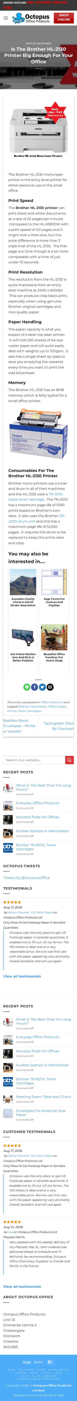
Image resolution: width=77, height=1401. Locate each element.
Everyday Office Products (37, 803)
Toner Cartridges (29, 711)
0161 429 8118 (38, 2)
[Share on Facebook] (34, 687)
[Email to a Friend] (50, 687)
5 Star (46, 1372)
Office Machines (38, 43)
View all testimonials (22, 976)
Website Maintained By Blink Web (38, 1395)
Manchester (38, 706)
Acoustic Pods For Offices (37, 817)
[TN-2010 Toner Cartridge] (38, 433)
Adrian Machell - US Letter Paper (30, 912)
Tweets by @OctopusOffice (26, 878)
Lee (10, 1232)
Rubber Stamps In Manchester (42, 831)
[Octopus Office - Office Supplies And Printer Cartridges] (31, 18)
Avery (33, 1372)
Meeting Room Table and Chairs (43, 1097)
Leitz (58, 1372)
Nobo (41, 1369)
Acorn (20, 1372)
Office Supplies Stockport (39, 1379)
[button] (5, 18)
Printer (12, 711)
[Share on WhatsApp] (26, 687)
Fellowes (26, 1369)
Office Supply (57, 706)
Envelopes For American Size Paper (40, 1113)
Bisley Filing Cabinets (38, 1376)
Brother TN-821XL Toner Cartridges (36, 847)
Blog (11, 1369)
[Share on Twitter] (42, 687)
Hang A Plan (58, 1369)
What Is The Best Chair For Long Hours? (43, 787)
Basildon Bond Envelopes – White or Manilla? (19, 726)
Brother (23, 706)
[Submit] (69, 760)
